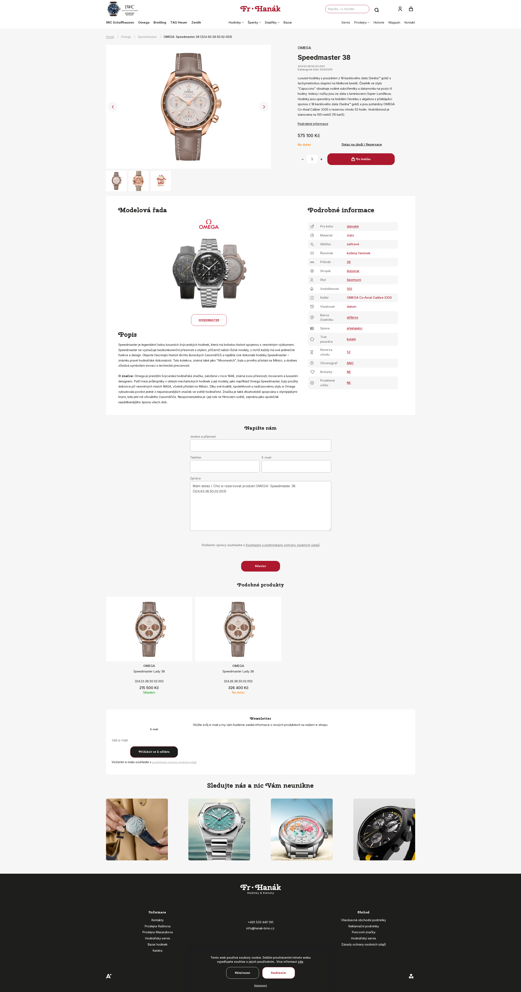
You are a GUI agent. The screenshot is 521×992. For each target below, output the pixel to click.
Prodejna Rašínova (158, 926)
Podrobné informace (313, 124)
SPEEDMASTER (209, 320)
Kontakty (157, 920)
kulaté (351, 339)
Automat (353, 271)
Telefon (195, 457)
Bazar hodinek (157, 944)
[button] (113, 106)
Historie (378, 22)
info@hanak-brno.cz (260, 928)
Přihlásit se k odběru (154, 752)
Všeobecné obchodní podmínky (363, 920)
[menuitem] (121, 22)
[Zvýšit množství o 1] (321, 159)
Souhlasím (278, 973)
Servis (345, 22)
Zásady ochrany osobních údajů (363, 944)
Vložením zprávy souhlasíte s (260, 545)
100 (349, 289)
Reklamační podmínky (363, 926)
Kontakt (409, 22)
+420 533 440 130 (260, 922)
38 (348, 262)
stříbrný (352, 317)
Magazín (394, 22)
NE (349, 372)
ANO (350, 363)
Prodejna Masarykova (157, 932)
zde (300, 961)
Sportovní (354, 280)
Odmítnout (242, 973)
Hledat (376, 9)
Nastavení (260, 985)
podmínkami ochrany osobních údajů (174, 762)
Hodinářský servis (157, 938)
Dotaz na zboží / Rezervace (362, 144)
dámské (353, 226)
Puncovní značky (363, 932)
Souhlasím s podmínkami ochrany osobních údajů (283, 545)
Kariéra (157, 950)
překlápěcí (354, 328)
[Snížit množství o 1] (302, 159)
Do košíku (363, 159)
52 (348, 352)
